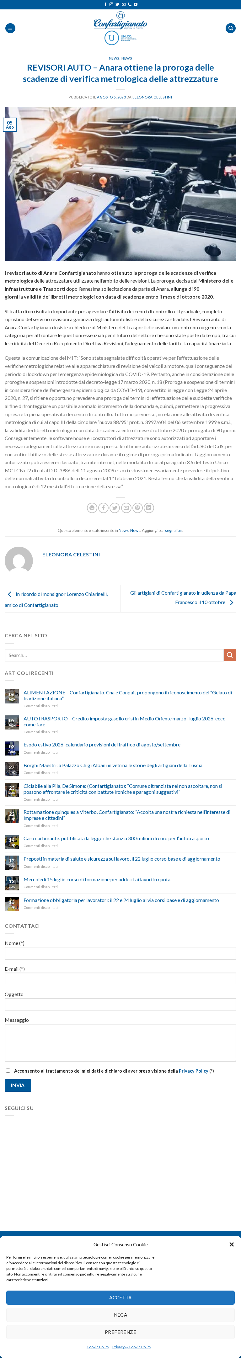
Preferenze (121, 1332)
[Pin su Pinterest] (137, 508)
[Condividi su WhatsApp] (92, 508)
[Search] (231, 28)
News (114, 58)
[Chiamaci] (129, 5)
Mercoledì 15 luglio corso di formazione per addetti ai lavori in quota (97, 879)
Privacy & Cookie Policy (131, 1347)
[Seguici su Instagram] (111, 5)
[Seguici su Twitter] (117, 5)
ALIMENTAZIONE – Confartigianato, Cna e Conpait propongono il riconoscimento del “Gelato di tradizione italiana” (128, 695)
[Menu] (10, 28)
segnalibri (173, 530)
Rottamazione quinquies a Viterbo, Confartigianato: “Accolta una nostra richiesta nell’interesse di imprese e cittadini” (127, 815)
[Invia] (230, 655)
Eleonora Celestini (152, 97)
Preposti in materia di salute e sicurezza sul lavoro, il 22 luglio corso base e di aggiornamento (122, 859)
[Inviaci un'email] (124, 5)
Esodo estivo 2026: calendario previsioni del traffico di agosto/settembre (102, 744)
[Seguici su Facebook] (105, 5)
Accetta (120, 1297)
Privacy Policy (193, 1071)
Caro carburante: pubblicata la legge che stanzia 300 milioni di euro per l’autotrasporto (116, 838)
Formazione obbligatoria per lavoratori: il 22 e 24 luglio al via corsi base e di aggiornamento (121, 900)
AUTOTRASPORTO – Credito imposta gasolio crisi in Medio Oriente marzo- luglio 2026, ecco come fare (125, 721)
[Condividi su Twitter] (115, 508)
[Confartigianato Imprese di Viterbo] (120, 28)
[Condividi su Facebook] (103, 508)
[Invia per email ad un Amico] (126, 508)
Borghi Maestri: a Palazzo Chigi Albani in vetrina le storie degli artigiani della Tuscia (113, 765)
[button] (231, 1244)
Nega (120, 1315)
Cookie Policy (98, 1347)
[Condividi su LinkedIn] (149, 508)
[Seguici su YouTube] (135, 5)
